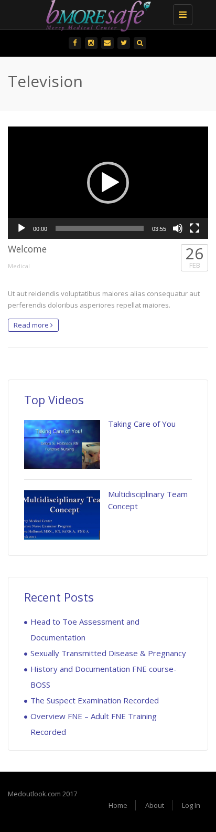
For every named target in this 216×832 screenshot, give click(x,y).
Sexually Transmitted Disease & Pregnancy (108, 653)
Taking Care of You (142, 423)
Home (118, 805)
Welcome (27, 249)
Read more (32, 325)
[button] (108, 183)
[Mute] (177, 228)
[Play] (21, 228)
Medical (19, 266)
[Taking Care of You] (62, 444)
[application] (108, 183)
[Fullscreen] (194, 228)
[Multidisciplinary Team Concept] (62, 514)
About (154, 805)
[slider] (100, 228)
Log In (191, 805)
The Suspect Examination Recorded (94, 700)
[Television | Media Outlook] (105, 13)
